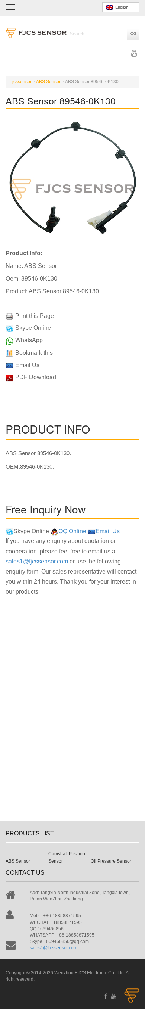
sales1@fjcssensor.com (37, 561)
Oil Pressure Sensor (111, 861)
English (120, 7)
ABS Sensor (18, 861)
